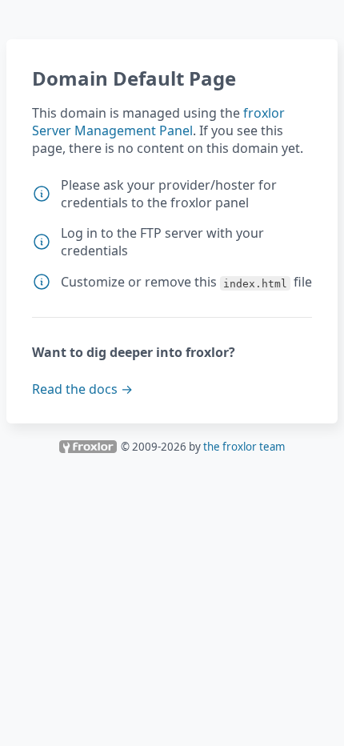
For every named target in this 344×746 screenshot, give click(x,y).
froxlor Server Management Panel (158, 121)
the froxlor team (244, 446)
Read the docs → (82, 389)
